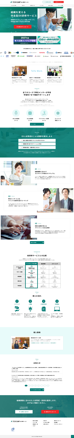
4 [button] (35, 385)
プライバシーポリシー (58, 424)
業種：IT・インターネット (45, 342)
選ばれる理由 (50, 5)
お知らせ (23, 5)
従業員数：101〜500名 (36, 342)
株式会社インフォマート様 (53, 77)
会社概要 (55, 422)
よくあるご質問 (13, 5)
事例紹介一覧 (32, 5)
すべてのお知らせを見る (36, 389)
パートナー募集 (60, 5)
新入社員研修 (53, 342)
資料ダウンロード (59, 2)
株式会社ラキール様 (17, 77)
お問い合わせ (48, 2)
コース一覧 (41, 5)
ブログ (34, 425)
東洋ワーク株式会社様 (34, 77)
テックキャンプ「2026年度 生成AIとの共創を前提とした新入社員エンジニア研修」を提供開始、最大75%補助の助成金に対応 (33, 375)
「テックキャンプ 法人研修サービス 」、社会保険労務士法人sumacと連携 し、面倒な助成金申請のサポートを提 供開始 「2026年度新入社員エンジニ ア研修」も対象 (37, 368)
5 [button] (38, 385)
